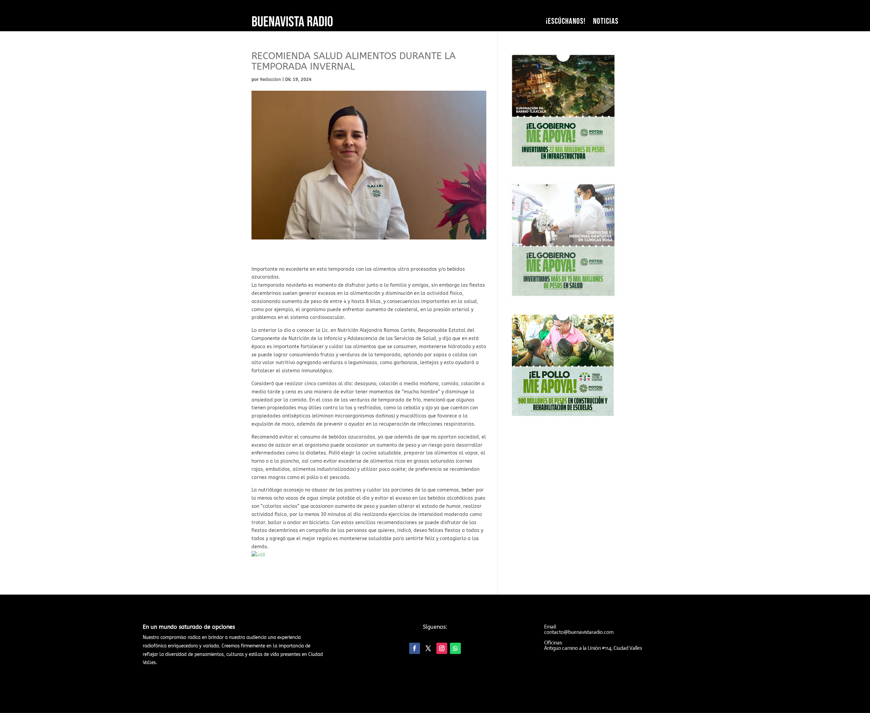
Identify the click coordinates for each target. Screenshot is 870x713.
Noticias (606, 21)
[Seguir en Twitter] (428, 648)
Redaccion (270, 79)
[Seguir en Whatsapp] (455, 648)
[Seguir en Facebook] (414, 648)
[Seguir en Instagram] (441, 648)
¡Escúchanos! (566, 21)
